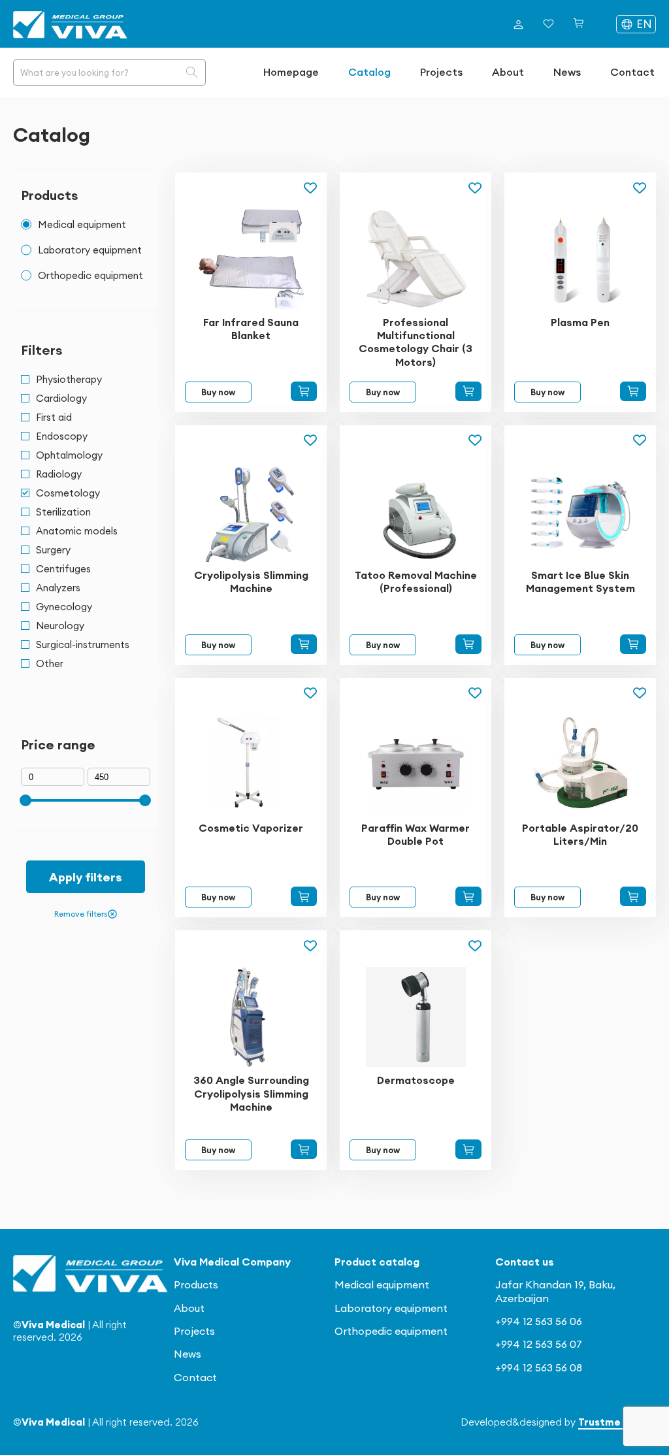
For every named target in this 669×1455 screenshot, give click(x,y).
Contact (632, 71)
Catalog (369, 71)
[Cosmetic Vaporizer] (304, 896)
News (567, 71)
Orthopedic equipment (391, 1330)
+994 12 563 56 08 (538, 1367)
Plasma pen (580, 322)
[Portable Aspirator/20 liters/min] (633, 896)
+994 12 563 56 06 (538, 1321)
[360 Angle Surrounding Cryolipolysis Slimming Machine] (304, 1149)
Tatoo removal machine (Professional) (416, 581)
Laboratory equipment (391, 1308)
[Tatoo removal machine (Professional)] (468, 644)
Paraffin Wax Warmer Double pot (415, 834)
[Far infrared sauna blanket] (304, 391)
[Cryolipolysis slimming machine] (304, 644)
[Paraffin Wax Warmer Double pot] (468, 896)
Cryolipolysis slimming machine (251, 581)
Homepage (291, 71)
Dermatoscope (416, 1080)
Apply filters (85, 877)
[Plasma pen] (633, 391)
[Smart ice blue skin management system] (633, 644)
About (508, 71)
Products (196, 1284)
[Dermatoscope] (468, 1149)
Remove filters (80, 914)
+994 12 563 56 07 (538, 1343)
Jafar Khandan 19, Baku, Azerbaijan (555, 1291)
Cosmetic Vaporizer (251, 827)
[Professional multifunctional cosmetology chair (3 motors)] (468, 391)
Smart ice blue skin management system (580, 581)
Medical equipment (381, 1284)
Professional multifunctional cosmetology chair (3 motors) (415, 342)
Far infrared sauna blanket (251, 329)
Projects (441, 71)
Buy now (218, 392)
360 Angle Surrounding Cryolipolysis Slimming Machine (251, 1093)
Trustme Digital (617, 1422)
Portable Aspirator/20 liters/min (580, 834)
